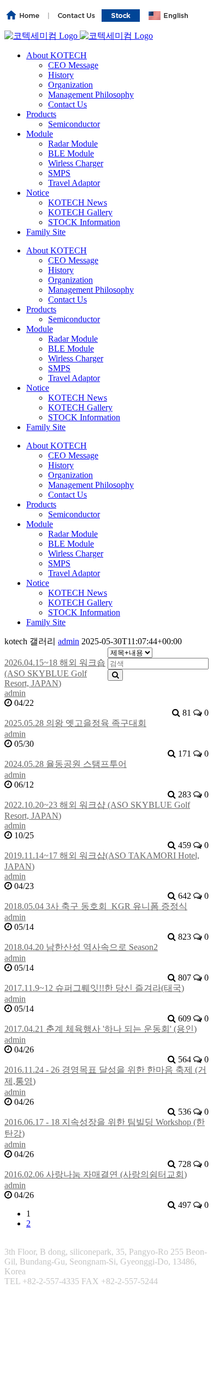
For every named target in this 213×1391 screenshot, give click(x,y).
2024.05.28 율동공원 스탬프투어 (65, 764)
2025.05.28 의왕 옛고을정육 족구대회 (75, 723)
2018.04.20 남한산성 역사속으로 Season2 (81, 947)
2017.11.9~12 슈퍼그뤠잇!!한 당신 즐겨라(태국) (94, 988)
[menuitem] (117, 80)
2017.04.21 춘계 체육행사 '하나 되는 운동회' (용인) (100, 1028)
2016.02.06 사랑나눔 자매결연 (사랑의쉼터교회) (95, 1174)
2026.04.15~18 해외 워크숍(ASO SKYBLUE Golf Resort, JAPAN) (54, 673)
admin (15, 693)
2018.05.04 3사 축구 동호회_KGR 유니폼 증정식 (95, 906)
